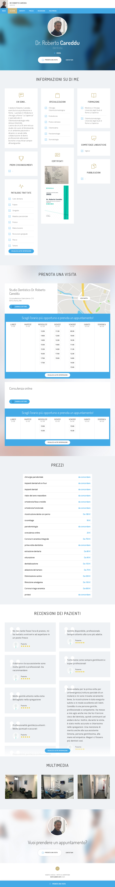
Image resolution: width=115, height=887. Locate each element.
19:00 (57, 358)
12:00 (57, 336)
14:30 (43, 340)
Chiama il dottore (21, 306)
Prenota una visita (59, 884)
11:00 (72, 345)
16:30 (43, 354)
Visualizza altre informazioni (21, 251)
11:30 (57, 331)
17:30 (43, 363)
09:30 (72, 331)
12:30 (43, 331)
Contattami (69, 60)
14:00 (43, 336)
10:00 (72, 336)
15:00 (43, 345)
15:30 (43, 349)
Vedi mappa (84, 298)
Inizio (4, 11)
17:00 (43, 358)
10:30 (72, 340)
